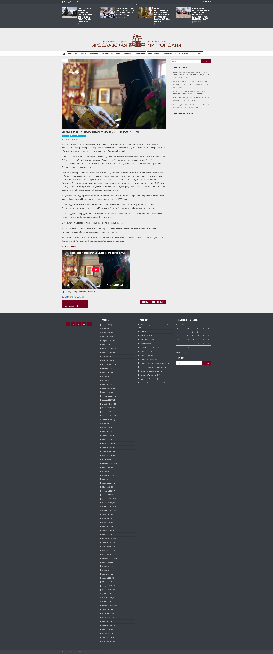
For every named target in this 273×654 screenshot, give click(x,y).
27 (178, 347)
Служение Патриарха (148, 375)
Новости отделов (146, 359)
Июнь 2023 (106, 475)
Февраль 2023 (107, 491)
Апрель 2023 (107, 483)
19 (208, 340)
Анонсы (143, 331)
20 (178, 344)
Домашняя (72, 54)
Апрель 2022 (107, 530)
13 (178, 340)
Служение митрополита (78, 136)
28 (183, 347)
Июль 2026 (106, 329)
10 (198, 336)
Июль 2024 (106, 424)
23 (193, 344)
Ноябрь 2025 (107, 360)
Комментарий (145, 343)
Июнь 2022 (106, 523)
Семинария (140, 54)
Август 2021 (106, 562)
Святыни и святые (123, 54)
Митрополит (107, 54)
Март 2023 (106, 487)
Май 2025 (105, 384)
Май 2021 (105, 574)
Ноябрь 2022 (107, 503)
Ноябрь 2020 (107, 598)
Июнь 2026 (106, 333)
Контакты (197, 54)
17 (198, 340)
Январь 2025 (107, 400)
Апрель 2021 (107, 578)
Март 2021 (106, 582)
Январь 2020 (107, 637)
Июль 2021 (106, 566)
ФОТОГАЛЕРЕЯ (69, 246)
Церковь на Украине (148, 379)
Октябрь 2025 (107, 364)
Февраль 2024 (107, 443)
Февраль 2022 (107, 538)
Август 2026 (106, 325)
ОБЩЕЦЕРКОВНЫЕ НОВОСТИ (151, 367)
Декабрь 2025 (107, 356)
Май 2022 (105, 527)
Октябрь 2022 (107, 507)
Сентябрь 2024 (107, 416)
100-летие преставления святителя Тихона (156, 325)
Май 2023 (105, 479)
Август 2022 (106, 515)
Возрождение (145, 339)
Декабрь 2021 (107, 546)
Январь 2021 (107, 590)
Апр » (184, 352)
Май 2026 (105, 337)
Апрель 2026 (107, 341)
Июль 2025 (106, 376)
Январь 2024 (107, 447)
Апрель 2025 (107, 388)
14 (183, 340)
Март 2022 (106, 534)
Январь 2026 (107, 352)
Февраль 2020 (107, 633)
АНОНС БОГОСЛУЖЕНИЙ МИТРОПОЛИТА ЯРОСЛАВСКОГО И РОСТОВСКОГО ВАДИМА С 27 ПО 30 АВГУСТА (162, 14)
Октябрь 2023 (107, 459)
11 (203, 336)
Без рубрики (145, 335)
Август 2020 (106, 610)
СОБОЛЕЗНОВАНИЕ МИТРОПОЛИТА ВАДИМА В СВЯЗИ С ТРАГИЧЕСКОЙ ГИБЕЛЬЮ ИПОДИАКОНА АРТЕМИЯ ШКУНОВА (191, 75)
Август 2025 (106, 372)
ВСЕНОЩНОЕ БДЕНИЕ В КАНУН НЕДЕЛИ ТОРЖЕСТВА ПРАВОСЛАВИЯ (154, 302)
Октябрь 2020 (107, 602)
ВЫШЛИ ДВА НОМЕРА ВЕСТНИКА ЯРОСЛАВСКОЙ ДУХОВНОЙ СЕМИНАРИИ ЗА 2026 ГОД (191, 106)
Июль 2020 (106, 614)
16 (193, 340)
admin (76, 139)
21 (183, 344)
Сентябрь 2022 (107, 511)
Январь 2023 (107, 495)
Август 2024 (106, 420)
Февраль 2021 (107, 586)
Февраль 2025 (107, 396)
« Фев (178, 352)
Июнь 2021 (106, 570)
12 (208, 336)
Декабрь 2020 (107, 594)
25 (203, 344)
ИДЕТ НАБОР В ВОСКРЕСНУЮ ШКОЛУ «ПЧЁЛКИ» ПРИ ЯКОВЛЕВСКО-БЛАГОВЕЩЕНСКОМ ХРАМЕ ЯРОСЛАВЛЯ (201, 13)
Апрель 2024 (107, 436)
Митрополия (153, 54)
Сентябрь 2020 (107, 606)
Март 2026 (106, 345)
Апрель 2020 (107, 625)
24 (198, 344)
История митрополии (90, 54)
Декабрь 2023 (107, 451)
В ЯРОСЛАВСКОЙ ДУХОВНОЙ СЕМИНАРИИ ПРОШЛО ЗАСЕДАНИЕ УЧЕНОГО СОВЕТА (189, 92)
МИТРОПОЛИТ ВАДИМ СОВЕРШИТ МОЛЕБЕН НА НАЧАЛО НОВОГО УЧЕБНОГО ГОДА (125, 11)
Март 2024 (106, 439)
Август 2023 (106, 467)
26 (208, 344)
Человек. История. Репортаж (151, 383)
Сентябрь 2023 (107, 463)
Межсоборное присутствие (150, 347)
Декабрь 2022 (107, 499)
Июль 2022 (106, 519)
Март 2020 (106, 629)
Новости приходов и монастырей (152, 363)
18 (203, 340)
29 (188, 347)
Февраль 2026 (107, 349)
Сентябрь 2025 (107, 368)
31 (198, 347)
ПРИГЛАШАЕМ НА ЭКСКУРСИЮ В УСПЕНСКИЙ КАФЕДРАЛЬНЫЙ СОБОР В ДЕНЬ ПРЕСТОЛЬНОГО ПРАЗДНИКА (85, 14)
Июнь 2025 (106, 380)
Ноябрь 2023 (107, 455)
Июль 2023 (106, 471)
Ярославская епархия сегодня (176, 54)
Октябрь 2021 (107, 554)
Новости (65, 136)
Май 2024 (105, 432)
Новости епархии (146, 355)
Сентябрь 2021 (107, 558)
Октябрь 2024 (107, 412)
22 (188, 344)
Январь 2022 (107, 542)
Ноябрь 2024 (107, 408)
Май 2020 (105, 621)
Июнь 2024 (106, 428)
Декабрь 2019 (107, 641)
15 (188, 340)
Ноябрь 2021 (107, 550)
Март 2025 (106, 392)
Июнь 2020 (106, 617)
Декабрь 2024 (107, 404)
